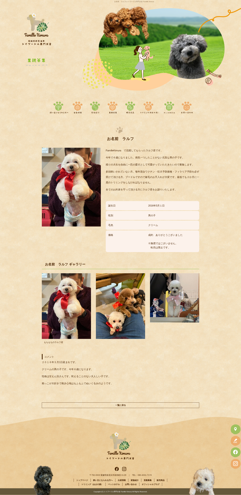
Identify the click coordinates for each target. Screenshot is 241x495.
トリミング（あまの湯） (149, 106)
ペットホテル (169, 106)
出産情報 (78, 106)
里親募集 (112, 106)
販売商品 (129, 106)
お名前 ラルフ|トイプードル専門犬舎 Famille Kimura (134, 1)
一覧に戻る (120, 405)
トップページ (82, 480)
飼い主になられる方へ (58, 106)
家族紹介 (95, 106)
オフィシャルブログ (151, 484)
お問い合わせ (186, 106)
